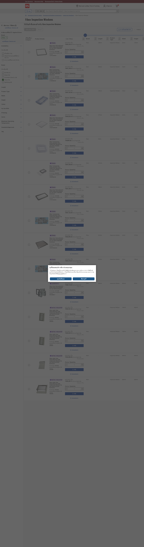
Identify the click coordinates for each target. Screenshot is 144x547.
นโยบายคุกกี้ (60, 273)
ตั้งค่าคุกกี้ (83, 279)
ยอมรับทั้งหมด (60, 279)
